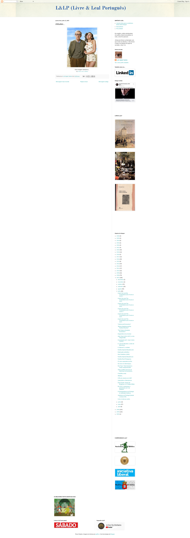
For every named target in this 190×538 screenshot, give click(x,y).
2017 (118, 256)
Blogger (112, 534)
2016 (118, 259)
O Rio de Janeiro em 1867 (125, 378)
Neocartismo (119, 26)
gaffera (97, 534)
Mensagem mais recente (62, 81)
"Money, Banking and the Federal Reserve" (124, 327)
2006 (118, 409)
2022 (118, 245)
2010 (118, 270)
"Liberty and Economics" (124, 324)
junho (119, 402)
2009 (118, 273)
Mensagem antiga (103, 81)
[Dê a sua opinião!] (89, 76)
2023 (118, 243)
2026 (118, 236)
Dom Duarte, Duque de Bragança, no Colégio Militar (126, 383)
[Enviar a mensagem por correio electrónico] (83, 76)
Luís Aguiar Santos (122, 60)
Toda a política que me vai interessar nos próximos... (125, 370)
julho (119, 291)
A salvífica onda (122, 373)
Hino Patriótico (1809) (124, 354)
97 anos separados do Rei (125, 361)
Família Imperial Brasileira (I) (125, 356)
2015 (118, 261)
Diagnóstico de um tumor (124, 334)
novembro (121, 282)
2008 (118, 275)
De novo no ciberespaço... (125, 363)
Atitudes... (120, 375)
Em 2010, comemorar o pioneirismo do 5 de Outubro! (124, 388)
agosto (120, 289)
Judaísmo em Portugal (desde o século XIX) (126, 396)
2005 (118, 412)
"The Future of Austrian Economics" (124, 331)
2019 (118, 252)
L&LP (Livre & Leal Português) (90, 8)
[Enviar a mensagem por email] (87, 76)
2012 (118, 266)
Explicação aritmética (123, 352)
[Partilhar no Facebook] (92, 76)
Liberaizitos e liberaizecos (125, 380)
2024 (118, 240)
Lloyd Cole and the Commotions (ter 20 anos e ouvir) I (126, 294)
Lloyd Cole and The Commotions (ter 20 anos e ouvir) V (126, 310)
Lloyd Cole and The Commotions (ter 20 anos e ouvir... (126, 300)
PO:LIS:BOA (119, 28)
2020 (118, 250)
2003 (118, 414)
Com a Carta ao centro (124, 399)
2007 (118, 277)
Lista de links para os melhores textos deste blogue (124, 24)
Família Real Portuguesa (124, 359)
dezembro (121, 279)
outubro (120, 284)
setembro (120, 286)
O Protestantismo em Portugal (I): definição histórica (126, 392)
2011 (118, 268)
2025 (118, 238)
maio (119, 404)
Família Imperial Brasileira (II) (125, 350)
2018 (118, 254)
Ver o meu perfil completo (121, 62)
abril (119, 406)
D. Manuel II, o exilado (124, 347)
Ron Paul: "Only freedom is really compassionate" (125, 366)
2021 (118, 247)
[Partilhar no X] (90, 76)
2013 (118, 263)
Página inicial (84, 81)
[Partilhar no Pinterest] (94, 76)
